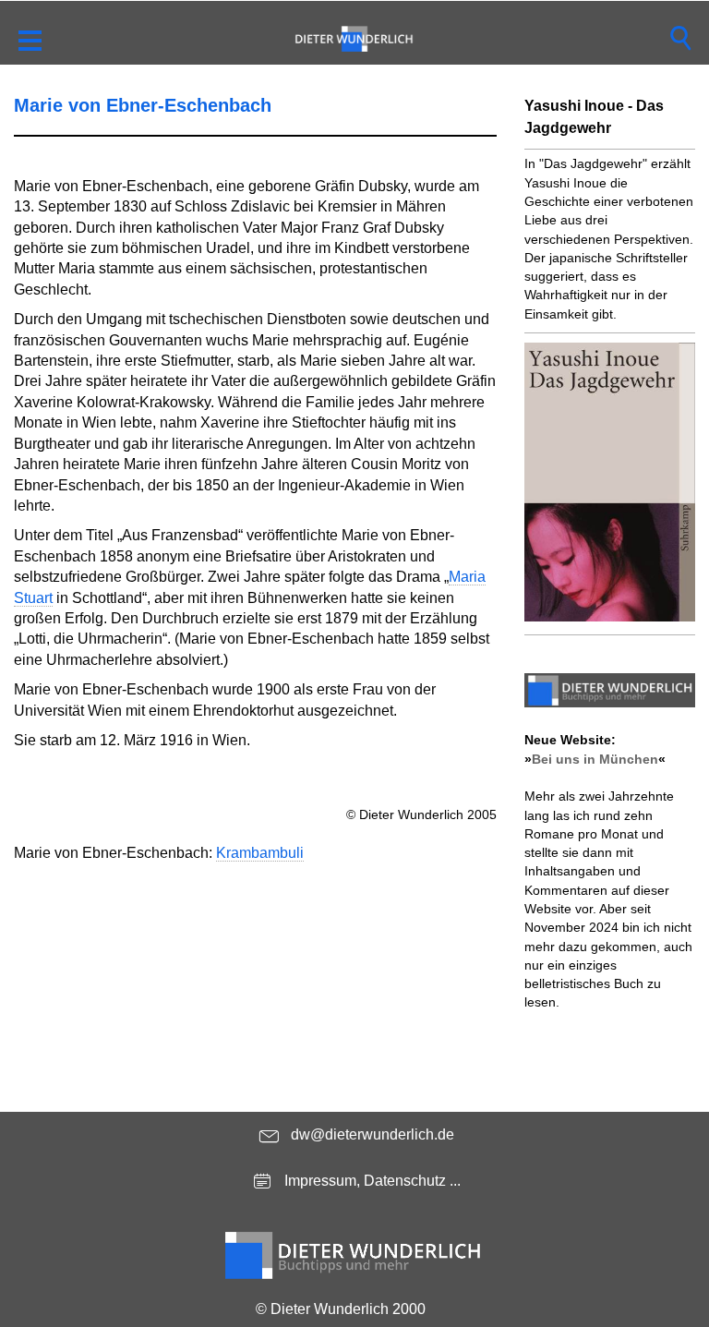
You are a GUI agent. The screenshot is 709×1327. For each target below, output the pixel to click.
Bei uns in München (595, 759)
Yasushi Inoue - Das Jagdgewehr (594, 117)
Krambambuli (260, 853)
